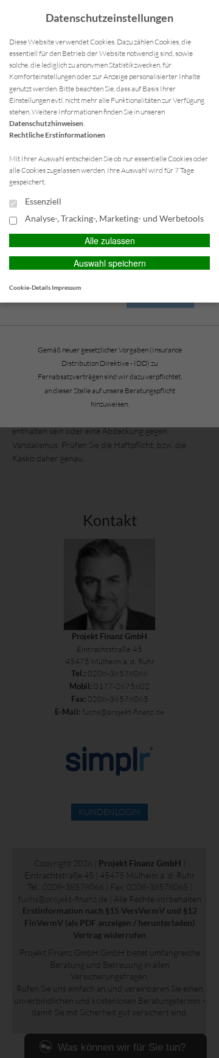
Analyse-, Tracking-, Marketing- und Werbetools (113, 218)
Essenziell (42, 201)
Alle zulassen (110, 240)
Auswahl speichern (110, 263)
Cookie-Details (29, 287)
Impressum (66, 287)
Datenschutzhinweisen (46, 123)
